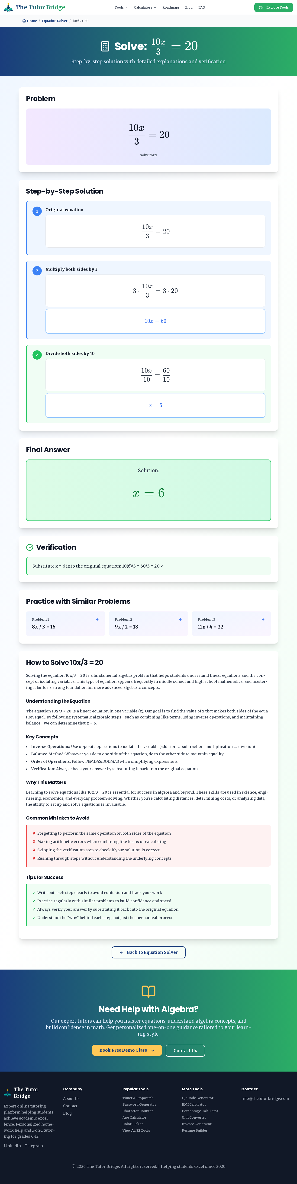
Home (32, 21)
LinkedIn (12, 1145)
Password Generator (139, 1104)
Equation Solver (55, 21)
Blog (189, 7)
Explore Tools (277, 7)
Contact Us (185, 1050)
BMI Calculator (194, 1104)
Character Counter (138, 1111)
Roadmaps (171, 7)
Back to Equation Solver (152, 952)
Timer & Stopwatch (138, 1098)
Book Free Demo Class (123, 1050)
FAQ (201, 7)
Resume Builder (194, 1130)
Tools (119, 7)
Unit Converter (194, 1117)
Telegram (34, 1145)
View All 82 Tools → (138, 1130)
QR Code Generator (197, 1098)
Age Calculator (134, 1117)
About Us (71, 1098)
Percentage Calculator (200, 1111)
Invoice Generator (197, 1124)
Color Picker (133, 1124)
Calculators (143, 7)
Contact (70, 1106)
